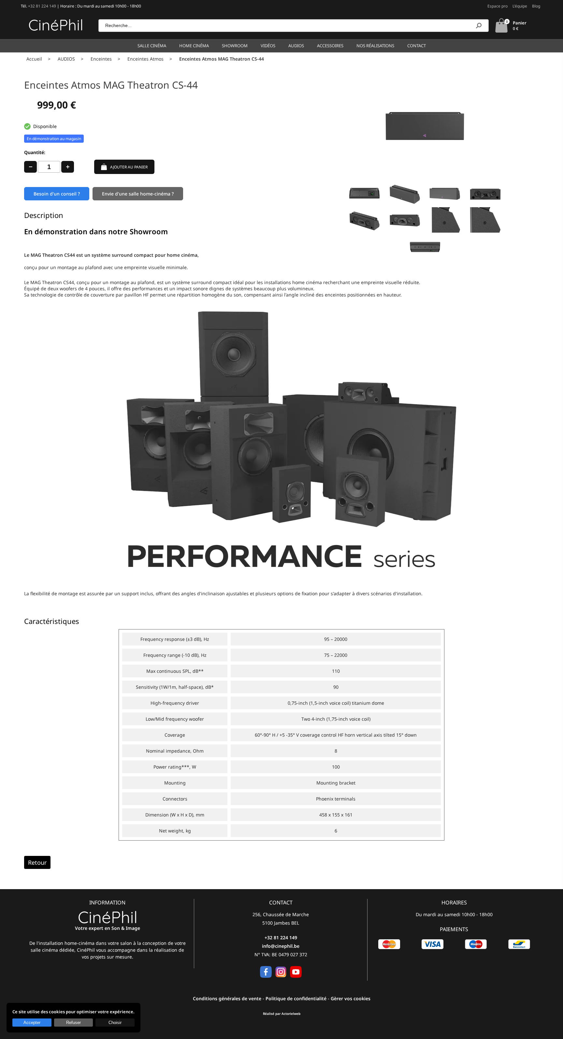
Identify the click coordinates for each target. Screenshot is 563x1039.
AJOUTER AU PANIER (129, 167)
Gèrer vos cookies (350, 998)
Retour (37, 862)
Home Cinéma (194, 46)
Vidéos (268, 46)
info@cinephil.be (280, 946)
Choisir (115, 1022)
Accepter (31, 1022)
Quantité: (34, 152)
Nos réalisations (375, 46)
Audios (296, 46)
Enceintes (101, 59)
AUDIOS (66, 59)
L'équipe (519, 6)
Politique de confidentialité (296, 998)
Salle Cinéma (151, 46)
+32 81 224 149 (42, 6)
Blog (536, 6)
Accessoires (330, 46)
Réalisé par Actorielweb (281, 1013)
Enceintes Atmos (145, 59)
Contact (416, 46)
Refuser (73, 1022)
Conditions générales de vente (227, 998)
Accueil (34, 59)
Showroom (235, 46)
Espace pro (497, 6)
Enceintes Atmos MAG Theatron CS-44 (221, 59)
